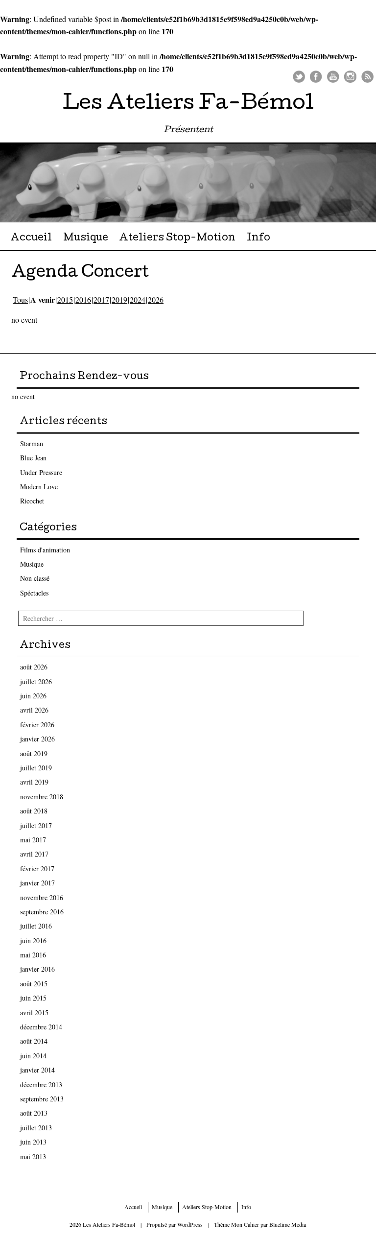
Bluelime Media (287, 1224)
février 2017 (37, 868)
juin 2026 (33, 695)
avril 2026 (34, 710)
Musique (85, 238)
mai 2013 (33, 1156)
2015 (65, 299)
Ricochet (32, 500)
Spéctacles (34, 592)
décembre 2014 (41, 1026)
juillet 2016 (36, 925)
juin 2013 (33, 1141)
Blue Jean (33, 457)
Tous (20, 299)
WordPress (190, 1224)
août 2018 (33, 810)
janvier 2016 (37, 969)
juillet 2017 (36, 825)
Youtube (333, 77)
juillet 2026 (36, 681)
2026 (156, 299)
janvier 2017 (37, 882)
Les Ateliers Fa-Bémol (188, 105)
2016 (83, 299)
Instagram (350, 77)
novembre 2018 (41, 796)
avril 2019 (34, 781)
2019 (119, 299)
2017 (101, 299)
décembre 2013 (41, 1084)
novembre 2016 (41, 897)
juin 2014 (33, 1055)
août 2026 (33, 666)
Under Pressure (41, 472)
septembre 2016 (42, 911)
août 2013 (33, 1113)
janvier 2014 (37, 1069)
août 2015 (33, 983)
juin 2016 (33, 940)
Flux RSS (367, 77)
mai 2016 (33, 954)
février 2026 (37, 724)
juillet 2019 (36, 767)
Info (258, 238)
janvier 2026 (37, 738)
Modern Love (39, 486)
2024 (137, 299)
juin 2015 (33, 997)
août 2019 (33, 753)
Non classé (34, 578)
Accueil (31, 238)
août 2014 (33, 1041)
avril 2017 (34, 853)
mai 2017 (33, 839)
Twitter (299, 77)
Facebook (316, 77)
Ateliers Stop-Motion (177, 238)
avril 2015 (34, 1012)
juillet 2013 (36, 1127)
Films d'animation (45, 549)
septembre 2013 (42, 1098)
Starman (31, 443)
